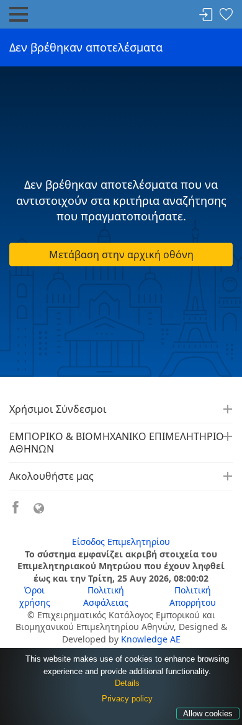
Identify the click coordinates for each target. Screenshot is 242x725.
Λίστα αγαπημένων (226, 15)
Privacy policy (127, 698)
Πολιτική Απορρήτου (192, 596)
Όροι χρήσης (34, 596)
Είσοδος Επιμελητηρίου (121, 541)
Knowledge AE (151, 639)
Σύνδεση (206, 15)
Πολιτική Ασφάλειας (105, 596)
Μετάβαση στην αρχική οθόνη (121, 254)
